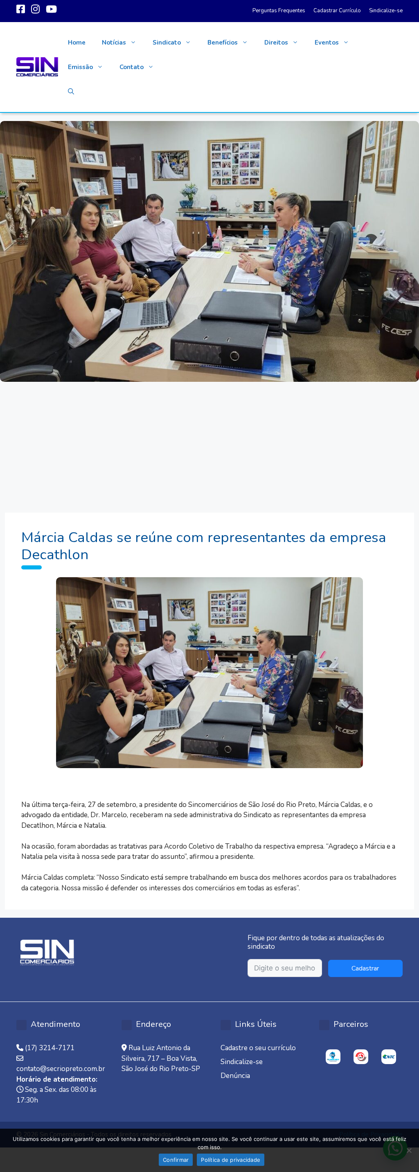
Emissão (80, 67)
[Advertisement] (209, 443)
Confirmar (176, 1159)
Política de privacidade (230, 1159)
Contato (131, 67)
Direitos (276, 42)
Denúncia (235, 1075)
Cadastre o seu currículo (258, 1048)
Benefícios (222, 42)
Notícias (114, 42)
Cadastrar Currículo (337, 10)
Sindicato (167, 42)
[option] (333, 1057)
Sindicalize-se (386, 10)
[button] (71, 91)
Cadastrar (365, 968)
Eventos (327, 42)
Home (77, 42)
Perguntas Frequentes (278, 10)
